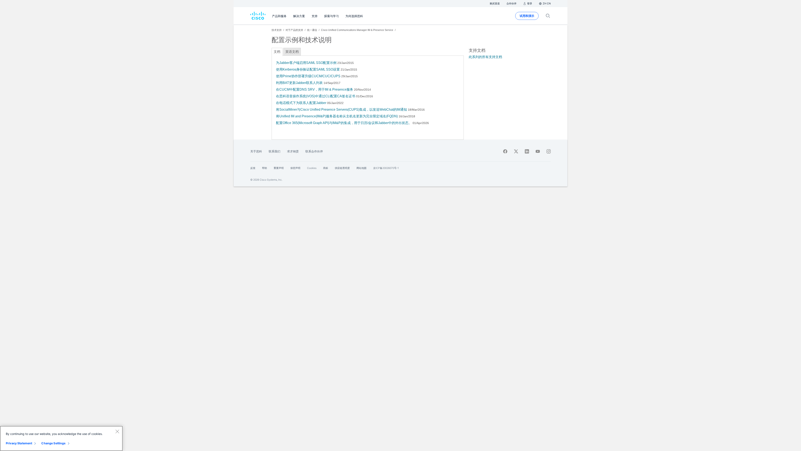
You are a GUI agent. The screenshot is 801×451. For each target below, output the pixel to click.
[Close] (117, 431)
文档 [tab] (277, 51)
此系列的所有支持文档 (485, 57)
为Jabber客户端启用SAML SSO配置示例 (306, 63)
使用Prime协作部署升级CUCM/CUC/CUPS (308, 76)
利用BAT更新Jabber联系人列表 (299, 83)
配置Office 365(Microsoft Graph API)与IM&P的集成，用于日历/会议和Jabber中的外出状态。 (344, 123)
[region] (61, 438)
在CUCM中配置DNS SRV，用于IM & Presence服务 (314, 89)
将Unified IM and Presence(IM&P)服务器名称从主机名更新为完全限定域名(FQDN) (337, 116)
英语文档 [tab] (292, 51)
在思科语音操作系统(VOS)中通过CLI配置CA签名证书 (315, 96)
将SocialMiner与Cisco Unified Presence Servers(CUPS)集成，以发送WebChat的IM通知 (341, 109)
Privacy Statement (19, 443)
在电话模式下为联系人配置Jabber (301, 103)
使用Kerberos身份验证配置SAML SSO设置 (308, 69)
